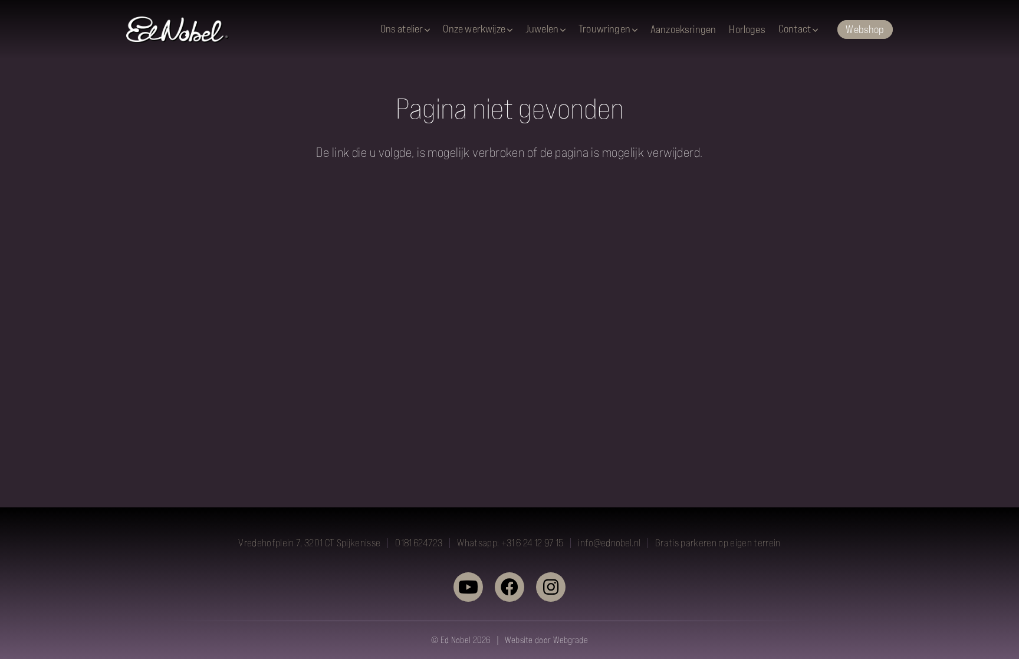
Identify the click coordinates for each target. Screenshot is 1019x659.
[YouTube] (468, 587)
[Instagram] (551, 587)
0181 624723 (418, 543)
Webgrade (570, 640)
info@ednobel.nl (609, 543)
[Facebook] (509, 587)
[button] (426, 30)
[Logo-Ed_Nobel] (177, 30)
